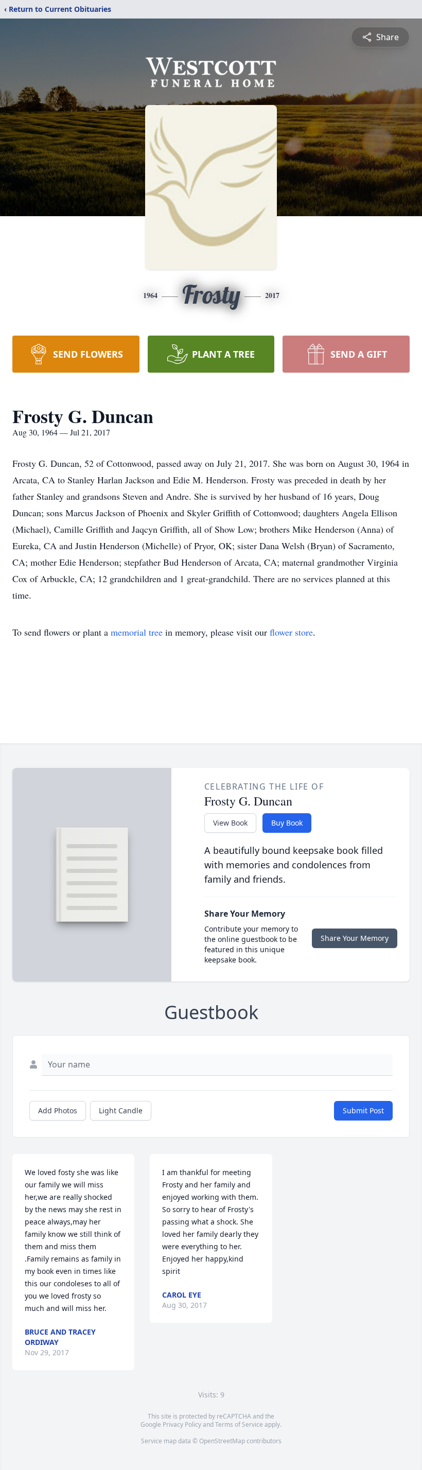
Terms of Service (239, 1424)
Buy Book (287, 823)
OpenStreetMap (222, 1441)
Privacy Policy (182, 1424)
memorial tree (137, 632)
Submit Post (363, 1110)
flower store (291, 632)
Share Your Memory (355, 938)
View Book (230, 823)
